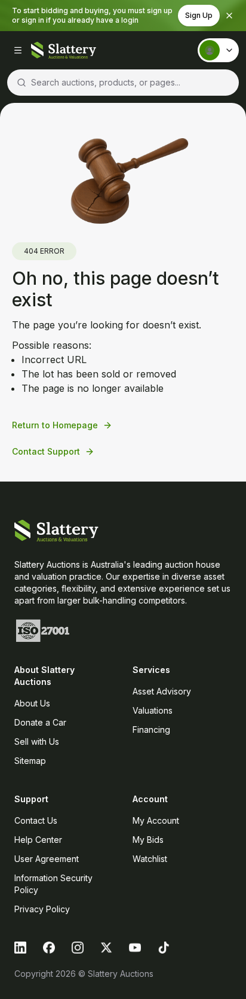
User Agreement (46, 859)
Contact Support (46, 451)
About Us (32, 703)
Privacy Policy (42, 909)
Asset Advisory (162, 691)
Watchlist (150, 859)
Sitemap (30, 761)
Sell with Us (36, 741)
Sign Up (199, 15)
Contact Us (35, 820)
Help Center (38, 839)
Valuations (153, 710)
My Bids (148, 839)
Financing (151, 729)
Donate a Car (40, 722)
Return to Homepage (55, 425)
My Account (156, 820)
